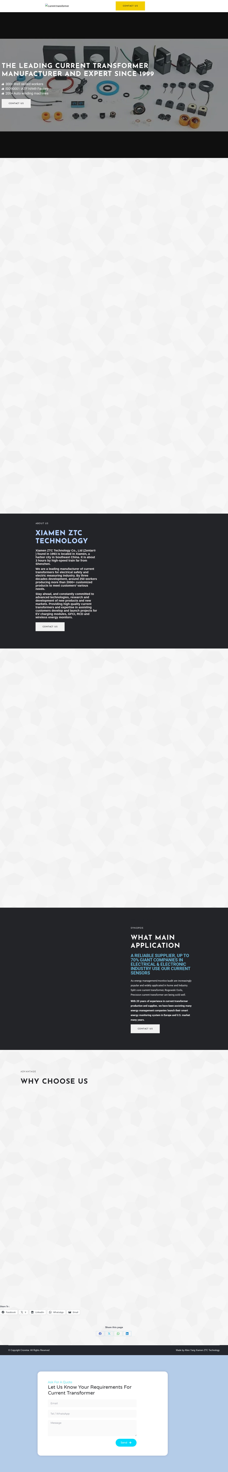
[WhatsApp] (118, 1333)
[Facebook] (100, 1333)
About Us (42, 523)
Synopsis (137, 928)
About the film (141, 920)
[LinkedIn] (127, 1333)
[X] (109, 1333)
